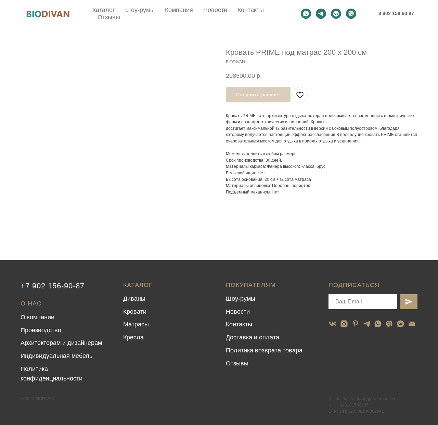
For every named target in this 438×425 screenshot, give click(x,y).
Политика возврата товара (264, 350)
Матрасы (136, 324)
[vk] (332, 324)
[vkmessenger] (336, 14)
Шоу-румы (140, 10)
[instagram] (344, 324)
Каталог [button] (103, 10)
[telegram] (321, 14)
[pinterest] (355, 324)
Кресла (133, 337)
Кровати (134, 311)
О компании (37, 317)
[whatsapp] (306, 14)
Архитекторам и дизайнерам (61, 342)
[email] (412, 324)
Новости (215, 10)
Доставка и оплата (252, 337)
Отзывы (109, 17)
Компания (179, 10)
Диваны (134, 298)
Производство (41, 330)
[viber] (351, 14)
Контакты (250, 10)
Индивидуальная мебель (56, 355)
